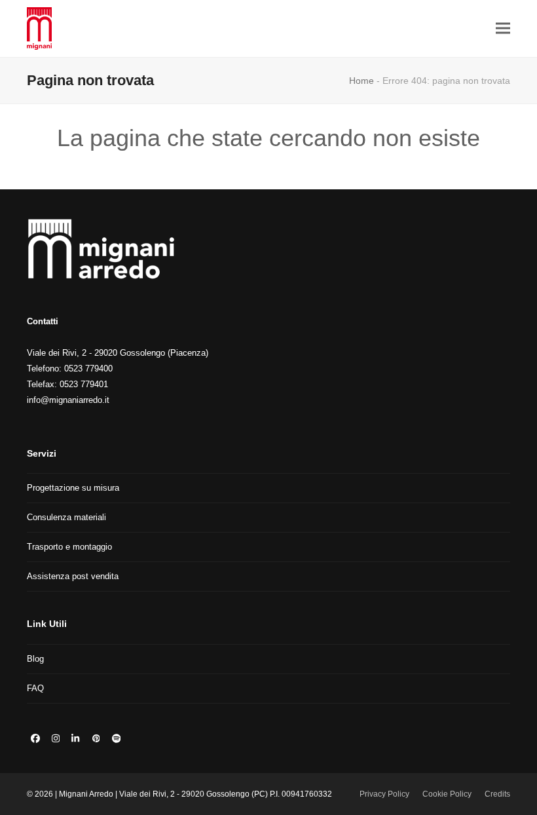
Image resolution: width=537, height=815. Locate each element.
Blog (35, 659)
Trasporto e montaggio (69, 547)
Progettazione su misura (73, 488)
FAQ (35, 688)
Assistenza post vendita (73, 576)
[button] (503, 28)
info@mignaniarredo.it (68, 400)
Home (361, 80)
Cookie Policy (447, 794)
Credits (497, 794)
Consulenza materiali (66, 517)
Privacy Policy (384, 794)
